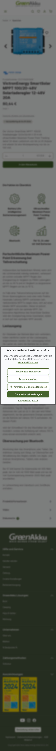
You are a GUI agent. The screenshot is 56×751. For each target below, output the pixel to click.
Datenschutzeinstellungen (28, 394)
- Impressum (24, 400)
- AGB (35, 400)
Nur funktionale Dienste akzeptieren (28, 386)
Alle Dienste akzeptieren (28, 371)
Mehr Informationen (28, 362)
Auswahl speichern (28, 379)
